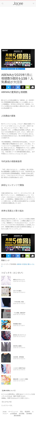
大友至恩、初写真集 (18, 357)
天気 (21, 411)
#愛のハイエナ (20, 69)
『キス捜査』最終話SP (19, 312)
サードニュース (13, 411)
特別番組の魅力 (17, 323)
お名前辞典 (13, 413)
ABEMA (19, 264)
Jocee (4, 411)
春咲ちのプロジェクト (19, 279)
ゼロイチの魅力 (17, 290)
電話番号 (27, 411)
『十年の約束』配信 (18, 301)
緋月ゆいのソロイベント (19, 335)
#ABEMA (4, 69)
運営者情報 (17, 415)
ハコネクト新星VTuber (19, 368)
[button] (2, 3)
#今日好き (11, 69)
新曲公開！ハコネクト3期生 (20, 379)
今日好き (24, 264)
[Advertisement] (18, 26)
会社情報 (21, 413)
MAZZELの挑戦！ (18, 346)
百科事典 (29, 413)
